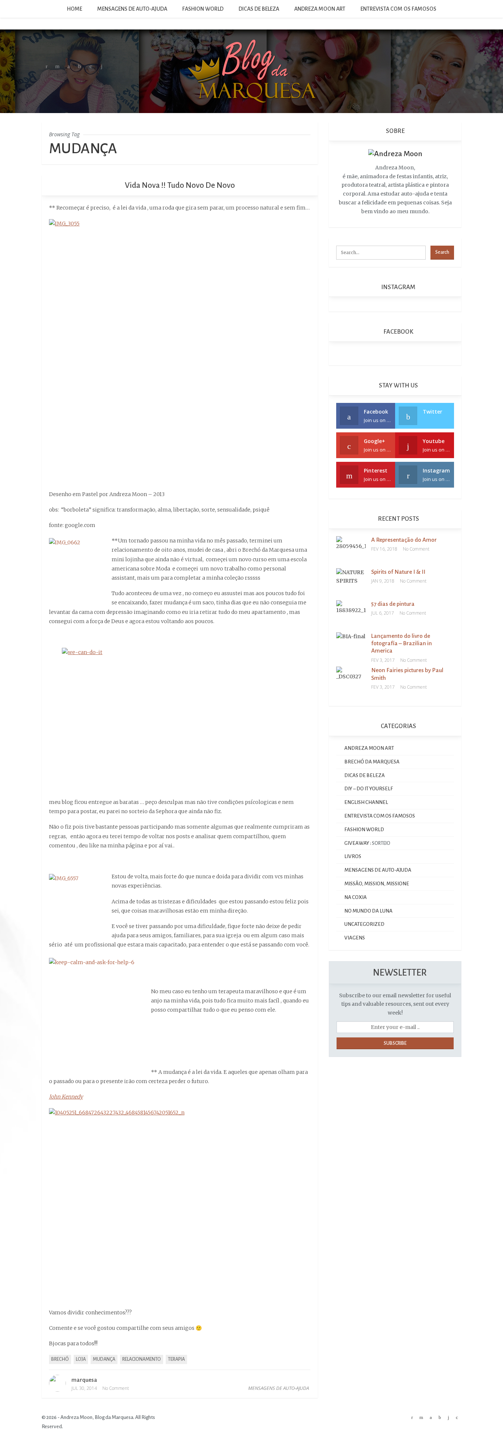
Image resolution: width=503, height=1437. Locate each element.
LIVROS (352, 856)
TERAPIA (176, 1359)
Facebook (397, 331)
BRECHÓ (60, 1359)
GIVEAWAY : (357, 843)
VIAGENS (354, 938)
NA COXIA (355, 897)
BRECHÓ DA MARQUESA (372, 762)
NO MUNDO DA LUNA (368, 911)
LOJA (81, 1359)
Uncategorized (364, 924)
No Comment (115, 1388)
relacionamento (141, 1359)
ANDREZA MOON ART (319, 9)
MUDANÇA (104, 1359)
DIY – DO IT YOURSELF (368, 788)
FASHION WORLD (203, 9)
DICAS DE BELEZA (259, 9)
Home (74, 9)
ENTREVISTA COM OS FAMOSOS (398, 9)
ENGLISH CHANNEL (366, 802)
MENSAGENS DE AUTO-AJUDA (132, 9)
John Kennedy (66, 1096)
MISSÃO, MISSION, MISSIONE (376, 883)
